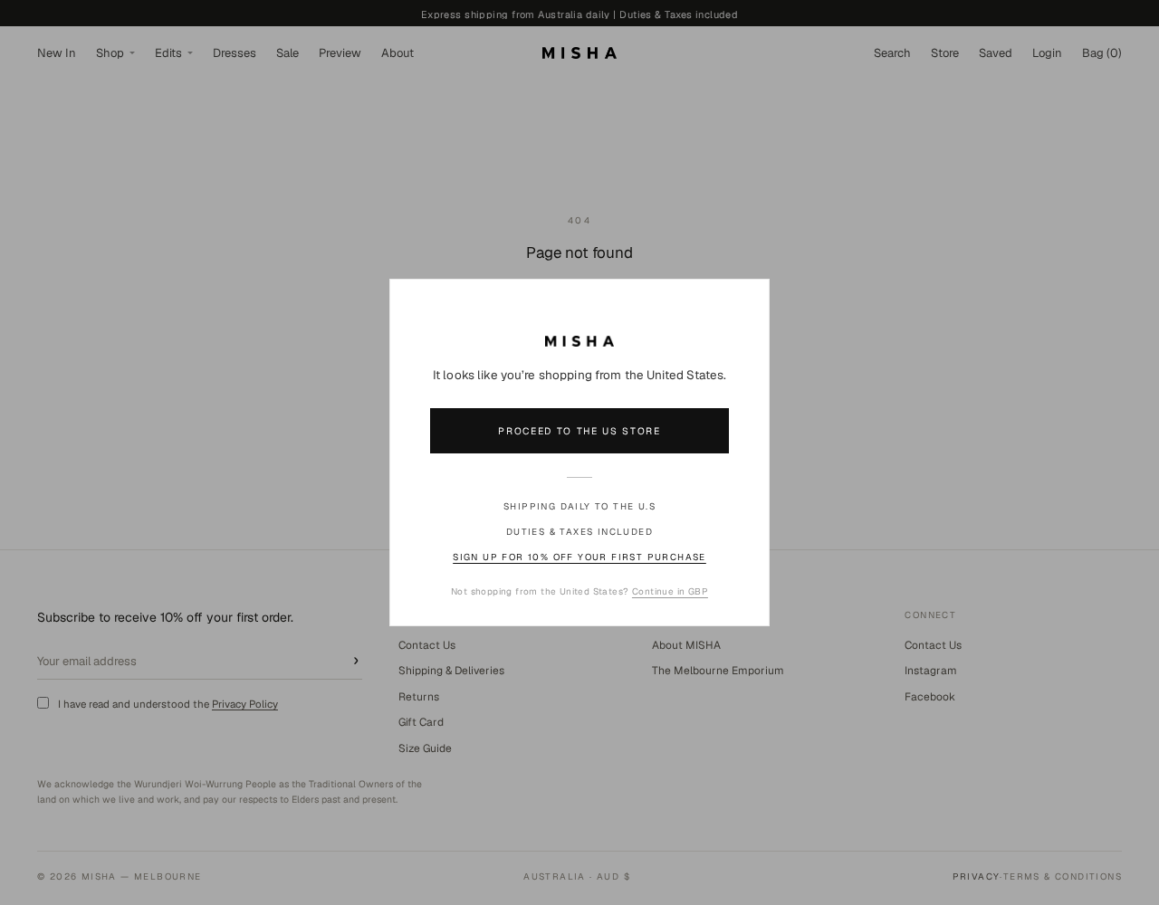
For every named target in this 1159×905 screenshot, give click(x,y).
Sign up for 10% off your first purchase (579, 557)
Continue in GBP (670, 591)
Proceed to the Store (579, 430)
